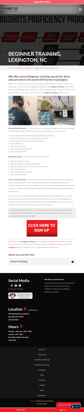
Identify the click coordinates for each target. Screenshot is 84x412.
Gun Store (42, 380)
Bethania (61, 244)
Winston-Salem (13, 244)
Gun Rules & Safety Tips (42, 360)
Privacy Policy (42, 404)
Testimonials (42, 354)
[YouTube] (16, 285)
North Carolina (61, 241)
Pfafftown (54, 244)
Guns (42, 375)
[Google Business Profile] (20, 285)
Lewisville (34, 247)
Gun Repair (42, 370)
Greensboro (68, 244)
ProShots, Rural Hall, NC (45, 401)
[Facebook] (12, 285)
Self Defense (42, 395)
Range (42, 390)
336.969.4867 (13, 320)
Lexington (11, 247)
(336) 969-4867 (42, 2)
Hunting (42, 385)
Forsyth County (54, 247)
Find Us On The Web (15, 289)
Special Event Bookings (42, 365)
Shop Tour (42, 349)
